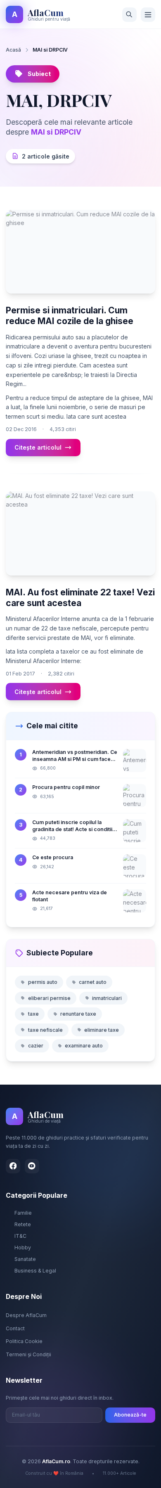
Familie (23, 1213)
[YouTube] (32, 1166)
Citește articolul (38, 447)
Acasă (13, 50)
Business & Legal (35, 1271)
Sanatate (25, 1259)
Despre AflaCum (26, 1315)
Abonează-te (130, 1415)
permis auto (42, 982)
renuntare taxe (78, 1014)
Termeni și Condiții (28, 1354)
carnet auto (93, 982)
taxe (33, 1014)
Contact (15, 1328)
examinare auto (84, 1046)
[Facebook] (13, 1166)
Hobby (22, 1247)
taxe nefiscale (45, 1030)
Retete (22, 1224)
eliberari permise (49, 998)
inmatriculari (107, 998)
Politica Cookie (24, 1341)
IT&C (20, 1236)
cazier (35, 1046)
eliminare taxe (101, 1030)
